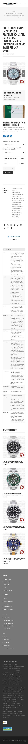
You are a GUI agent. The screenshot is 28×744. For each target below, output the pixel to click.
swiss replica (15, 202)
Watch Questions (8, 601)
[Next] (23, 77)
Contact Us (7, 628)
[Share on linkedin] (17, 225)
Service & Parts (7, 617)
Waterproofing (8, 606)
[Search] (16, 3)
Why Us (5, 598)
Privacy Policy (7, 645)
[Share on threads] (11, 225)
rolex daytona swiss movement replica (17, 211)
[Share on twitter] (7, 225)
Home (14, 11)
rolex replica (20, 200)
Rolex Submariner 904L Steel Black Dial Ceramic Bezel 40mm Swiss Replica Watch (13, 461)
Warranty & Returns (9, 620)
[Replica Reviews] (7, 729)
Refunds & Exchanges (9, 626)
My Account (7, 582)
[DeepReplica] (9, 3)
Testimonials (7, 639)
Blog (5, 637)
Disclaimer (6, 642)
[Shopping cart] (19, 3)
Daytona (14, 190)
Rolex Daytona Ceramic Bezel (17, 196)
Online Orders (7, 579)
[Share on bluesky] (4, 228)
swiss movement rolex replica (17, 204)
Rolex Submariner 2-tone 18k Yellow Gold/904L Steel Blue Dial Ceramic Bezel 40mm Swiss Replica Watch (14, 560)
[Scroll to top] (25, 741)
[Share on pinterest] (14, 225)
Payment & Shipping (8, 623)
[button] (24, 3)
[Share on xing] (7, 228)
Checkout (6, 584)
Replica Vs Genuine (8, 609)
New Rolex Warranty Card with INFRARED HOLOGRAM (12, 148)
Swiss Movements (8, 604)
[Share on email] (11, 228)
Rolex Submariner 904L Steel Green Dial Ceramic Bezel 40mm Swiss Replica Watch (13, 494)
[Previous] (5, 77)
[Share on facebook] (4, 225)
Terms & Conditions (9, 648)
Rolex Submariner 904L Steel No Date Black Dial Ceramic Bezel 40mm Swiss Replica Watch (14, 526)
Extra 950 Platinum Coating (11, 141)
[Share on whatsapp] (20, 225)
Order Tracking (8, 590)
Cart (5, 587)
